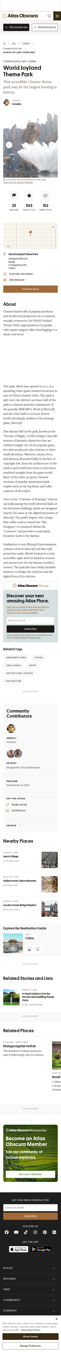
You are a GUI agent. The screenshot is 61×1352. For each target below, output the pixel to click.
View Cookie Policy (30, 1330)
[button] (14, 195)
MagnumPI (13, 767)
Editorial (9, 1278)
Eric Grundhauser (33, 1005)
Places (8, 1268)
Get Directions (30, 289)
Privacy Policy (20, 638)
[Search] (49, 15)
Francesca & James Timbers (18, 182)
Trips (6, 1289)
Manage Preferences (30, 1346)
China (29, 938)
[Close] (56, 1319)
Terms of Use (35, 638)
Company (10, 1310)
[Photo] (49, 860)
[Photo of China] (13, 943)
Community (11, 1300)
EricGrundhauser (30, 767)
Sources (11, 825)
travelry (16, 104)
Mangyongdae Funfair (19, 1046)
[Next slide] (52, 145)
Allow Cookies (30, 1336)
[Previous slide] (9, 145)
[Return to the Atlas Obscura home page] (20, 15)
